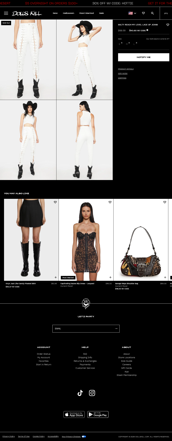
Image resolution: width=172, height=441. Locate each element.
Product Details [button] (126, 69)
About (126, 354)
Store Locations (126, 358)
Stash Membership (127, 375)
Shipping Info (85, 358)
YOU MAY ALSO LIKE (16, 193)
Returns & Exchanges (85, 361)
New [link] (55, 13)
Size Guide (126, 361)
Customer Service (85, 368)
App (127, 372)
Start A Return (43, 365)
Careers (126, 365)
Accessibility (53, 436)
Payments (85, 365)
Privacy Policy (9, 436)
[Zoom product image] (28, 60)
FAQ (85, 354)
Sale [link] (101, 13)
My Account (43, 358)
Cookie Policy (39, 436)
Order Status (43, 354)
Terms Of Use (24, 436)
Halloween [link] (68, 13)
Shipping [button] (122, 78)
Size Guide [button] (122, 73)
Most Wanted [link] (86, 13)
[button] (50, 3)
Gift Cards (126, 368)
